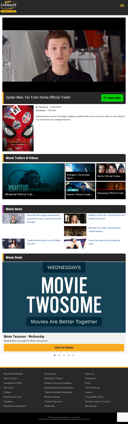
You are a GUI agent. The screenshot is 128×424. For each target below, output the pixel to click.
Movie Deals (14, 257)
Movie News (14, 209)
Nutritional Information (15, 406)
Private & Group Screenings (57, 383)
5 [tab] (73, 355)
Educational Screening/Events (59, 387)
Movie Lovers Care (13, 396)
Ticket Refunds (92, 387)
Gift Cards (9, 387)
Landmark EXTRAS (13, 383)
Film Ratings (91, 406)
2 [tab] (59, 355)
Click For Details (64, 347)
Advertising (50, 373)
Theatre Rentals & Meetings (58, 392)
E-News (7, 392)
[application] (64, 55)
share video (114, 98)
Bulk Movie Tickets (53, 378)
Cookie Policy (57, 419)
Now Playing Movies (13, 373)
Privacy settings (70, 419)
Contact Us (90, 378)
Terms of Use (83, 419)
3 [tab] (64, 355)
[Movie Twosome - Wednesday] (64, 297)
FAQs (87, 383)
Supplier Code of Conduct (97, 401)
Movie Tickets (10, 378)
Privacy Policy (44, 419)
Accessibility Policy (94, 396)
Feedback (8, 401)
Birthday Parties (52, 396)
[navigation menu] (122, 5)
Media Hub (49, 406)
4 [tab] (68, 355)
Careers (89, 392)
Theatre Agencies (53, 401)
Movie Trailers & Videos (22, 158)
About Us (89, 373)
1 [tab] (54, 355)
